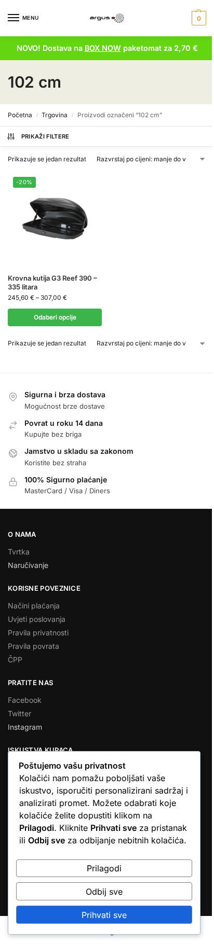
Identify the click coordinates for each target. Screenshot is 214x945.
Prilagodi (104, 868)
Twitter (19, 713)
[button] (197, 18)
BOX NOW (103, 48)
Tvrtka (19, 551)
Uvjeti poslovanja (36, 619)
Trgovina (55, 115)
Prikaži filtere (45, 136)
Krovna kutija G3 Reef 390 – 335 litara (52, 282)
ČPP (15, 659)
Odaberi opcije (55, 317)
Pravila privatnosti (38, 632)
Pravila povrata (33, 646)
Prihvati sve (104, 915)
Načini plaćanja (34, 605)
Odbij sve (104, 891)
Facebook (25, 700)
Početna (20, 115)
